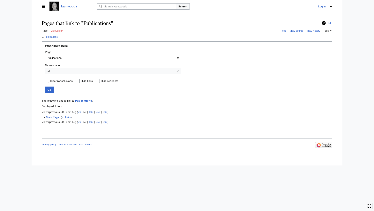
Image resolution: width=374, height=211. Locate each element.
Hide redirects (109, 80)
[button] (44, 6)
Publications (51, 37)
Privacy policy (49, 144)
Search (182, 6)
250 (98, 112)
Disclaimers (85, 144)
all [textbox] (49, 71)
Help (329, 23)
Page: (48, 52)
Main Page (52, 117)
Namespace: (53, 65)
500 (105, 112)
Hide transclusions (61, 80)
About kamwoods (68, 144)
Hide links (87, 80)
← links (66, 117)
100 (91, 112)
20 (79, 112)
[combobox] (113, 58)
